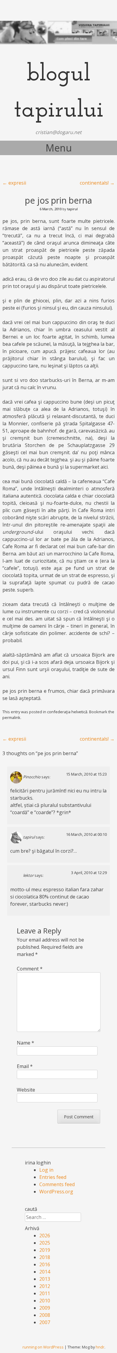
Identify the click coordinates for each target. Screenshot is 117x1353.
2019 (44, 1250)
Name (25, 1042)
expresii (14, 183)
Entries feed (52, 1177)
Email (25, 1066)
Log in (46, 1170)
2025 (44, 1242)
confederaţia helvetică (67, 711)
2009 (44, 1308)
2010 (44, 1300)
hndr (100, 1347)
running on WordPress (43, 1347)
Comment (30, 968)
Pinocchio (31, 777)
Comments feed (57, 1184)
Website (26, 1089)
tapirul (72, 209)
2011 (44, 1293)
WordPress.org (56, 1191)
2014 (44, 1271)
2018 (44, 1257)
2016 (44, 1264)
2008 (44, 1315)
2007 (44, 1322)
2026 (44, 1235)
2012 (44, 1286)
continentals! (97, 183)
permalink (11, 717)
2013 (44, 1279)
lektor (28, 875)
